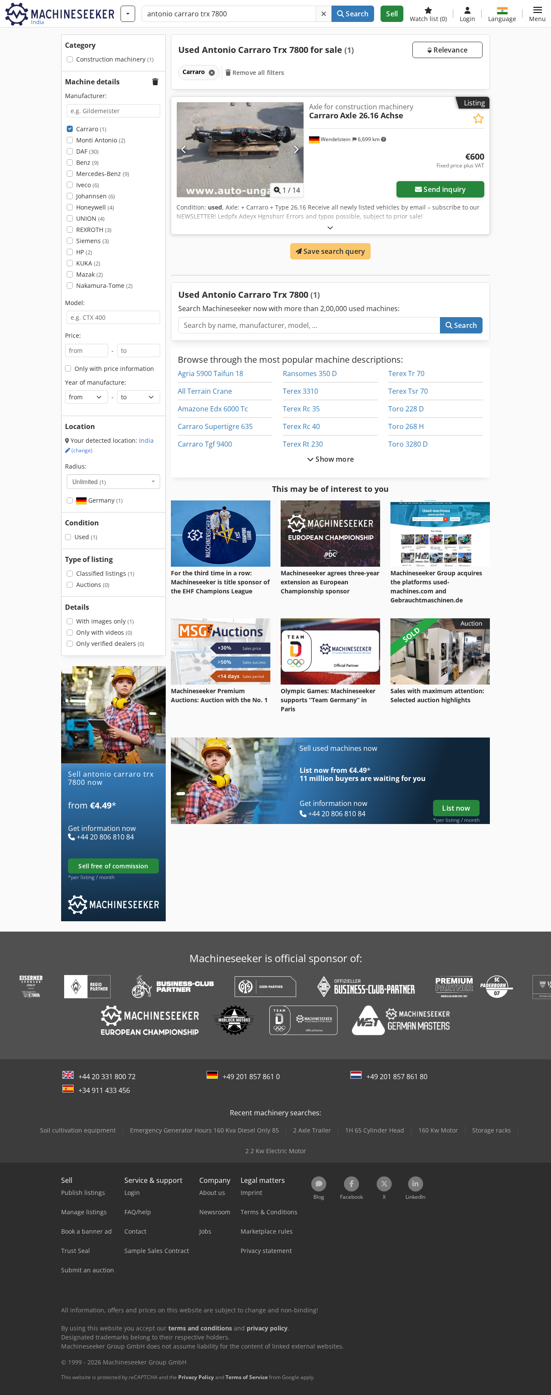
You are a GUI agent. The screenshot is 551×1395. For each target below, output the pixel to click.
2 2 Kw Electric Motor (275, 1151)
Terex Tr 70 (406, 373)
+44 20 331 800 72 (107, 1076)
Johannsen (95, 196)
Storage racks (491, 1130)
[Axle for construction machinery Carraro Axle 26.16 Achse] (240, 149)
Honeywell (95, 207)
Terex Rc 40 (301, 426)
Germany (105, 500)
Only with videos (104, 632)
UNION (90, 218)
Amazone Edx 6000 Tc (213, 409)
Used (85, 537)
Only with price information (114, 368)
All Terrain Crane (205, 391)
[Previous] (184, 149)
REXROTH (93, 229)
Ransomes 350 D (310, 373)
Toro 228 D (406, 409)
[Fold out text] (330, 227)
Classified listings (105, 573)
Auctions (92, 584)
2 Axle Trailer (312, 1130)
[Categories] (128, 14)
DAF (87, 151)
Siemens (92, 241)
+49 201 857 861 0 (251, 1076)
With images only (105, 621)
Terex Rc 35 (301, 409)
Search (356, 14)
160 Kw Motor (438, 1130)
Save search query (333, 251)
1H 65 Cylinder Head (374, 1130)
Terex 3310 (300, 391)
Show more (334, 459)
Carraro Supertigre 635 (215, 426)
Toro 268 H (406, 426)
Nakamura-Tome (104, 285)
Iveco (87, 185)
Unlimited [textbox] (89, 481)
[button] (537, 14)
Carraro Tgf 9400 (205, 444)
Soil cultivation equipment (78, 1130)
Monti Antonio (100, 140)
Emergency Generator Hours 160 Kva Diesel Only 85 (204, 1130)
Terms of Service (247, 1377)
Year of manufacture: (95, 382)
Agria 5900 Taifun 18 (210, 373)
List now (456, 808)
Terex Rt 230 (303, 444)
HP (84, 252)
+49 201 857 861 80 (396, 1076)
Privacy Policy (196, 1377)
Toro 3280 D (408, 444)
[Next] (296, 149)
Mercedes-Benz (102, 174)
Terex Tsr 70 (408, 391)
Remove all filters (258, 72)
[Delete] (324, 14)
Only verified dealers (110, 643)
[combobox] (113, 481)
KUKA (88, 263)
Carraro (91, 129)
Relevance (449, 50)
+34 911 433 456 (104, 1090)
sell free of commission (113, 866)
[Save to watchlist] (478, 118)
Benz (87, 162)
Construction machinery (115, 59)
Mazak (89, 274)
